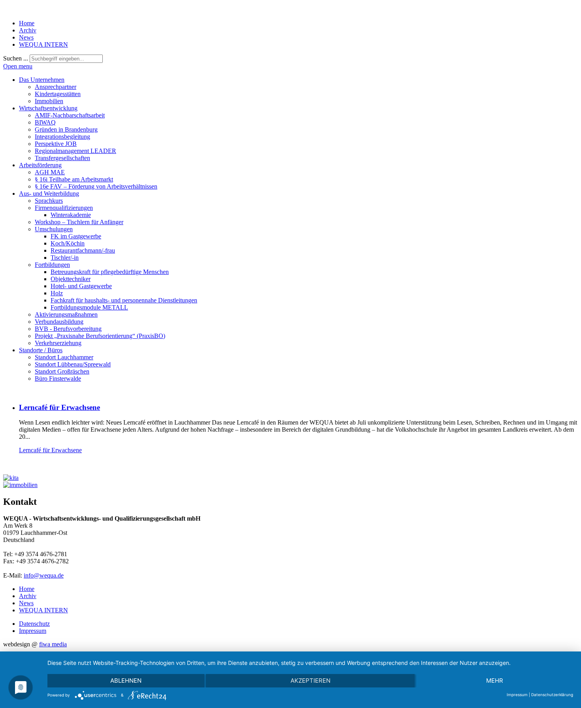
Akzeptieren (310, 680)
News (26, 37)
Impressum (32, 630)
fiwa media (53, 644)
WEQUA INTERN (43, 44)
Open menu (17, 66)
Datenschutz (34, 623)
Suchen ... (15, 58)
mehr (494, 680)
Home (26, 23)
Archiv (27, 30)
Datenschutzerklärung (552, 694)
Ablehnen (125, 680)
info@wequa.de (44, 575)
